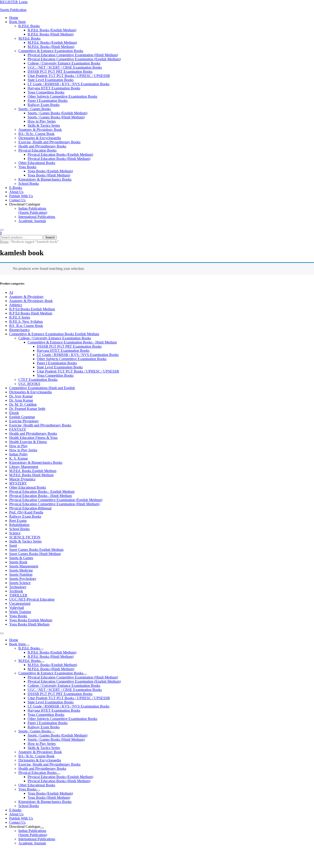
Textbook (16, 591)
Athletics (15, 305)
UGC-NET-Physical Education (31, 599)
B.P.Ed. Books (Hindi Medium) (51, 34)
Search (50, 237)
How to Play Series (42, 121)
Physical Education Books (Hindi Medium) (59, 159)
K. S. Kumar (18, 458)
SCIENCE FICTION (24, 537)
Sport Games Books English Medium (36, 550)
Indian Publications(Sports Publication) (32, 210)
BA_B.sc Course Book (26, 326)
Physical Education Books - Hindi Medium (40, 496)
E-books (15, 188)
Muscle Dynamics (22, 479)
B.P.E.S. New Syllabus (26, 321)
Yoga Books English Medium (30, 620)
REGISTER (9, 2)
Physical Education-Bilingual (30, 508)
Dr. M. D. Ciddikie (23, 404)
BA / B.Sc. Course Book (36, 134)
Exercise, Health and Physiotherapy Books (49, 142)
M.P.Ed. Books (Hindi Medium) (51, 47)
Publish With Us (21, 196)
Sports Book (18, 562)
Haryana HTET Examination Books (54, 88)
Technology (17, 587)
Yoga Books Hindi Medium (29, 624)
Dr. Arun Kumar (21, 400)
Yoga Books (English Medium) (50, 171)
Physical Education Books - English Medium (41, 492)
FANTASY (17, 429)
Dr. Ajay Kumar (21, 396)
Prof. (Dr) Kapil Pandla (26, 512)
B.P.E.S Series (19, 317)
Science (14, 533)
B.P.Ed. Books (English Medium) (52, 30)
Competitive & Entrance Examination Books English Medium (54, 334)
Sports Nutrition (20, 574)
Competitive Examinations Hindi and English (42, 388)
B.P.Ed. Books (29, 26)
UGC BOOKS (29, 384)
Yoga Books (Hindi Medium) (49, 175)
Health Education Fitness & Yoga (33, 438)
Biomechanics (19, 330)
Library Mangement (23, 467)
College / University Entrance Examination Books (64, 63)
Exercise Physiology (24, 421)
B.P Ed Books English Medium (32, 309)
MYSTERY (18, 483)
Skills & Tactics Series (44, 125)
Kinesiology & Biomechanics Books (44, 179)
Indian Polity (18, 454)
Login (23, 2)
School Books (28, 183)
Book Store (17, 22)
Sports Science (20, 583)
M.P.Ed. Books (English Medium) (52, 42)
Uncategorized (19, 603)
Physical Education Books (37, 150)
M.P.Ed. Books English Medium (32, 471)
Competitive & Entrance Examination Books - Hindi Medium (72, 342)
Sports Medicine (21, 570)
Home (13, 18)
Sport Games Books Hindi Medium (35, 554)
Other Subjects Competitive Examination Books (62, 96)
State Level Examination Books (51, 80)
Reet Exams (18, 521)
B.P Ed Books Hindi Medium (30, 313)
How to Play (18, 446)
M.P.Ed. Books (29, 38)
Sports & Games (21, 558)
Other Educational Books (36, 163)
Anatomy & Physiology (26, 297)
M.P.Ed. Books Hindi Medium (31, 475)
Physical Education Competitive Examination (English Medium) (74, 59)
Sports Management (23, 566)
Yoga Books (27, 167)
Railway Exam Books (44, 105)
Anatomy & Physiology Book (40, 130)
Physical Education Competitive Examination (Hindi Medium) (73, 55)
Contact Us (17, 200)
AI (11, 292)
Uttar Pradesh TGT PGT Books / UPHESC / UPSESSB (69, 76)
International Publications (36, 217)
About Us (16, 192)
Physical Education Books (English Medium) (60, 154)
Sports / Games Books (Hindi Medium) (56, 117)
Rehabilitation (19, 525)
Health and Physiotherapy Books (42, 146)
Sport (13, 545)
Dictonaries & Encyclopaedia (39, 138)
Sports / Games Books (34, 109)
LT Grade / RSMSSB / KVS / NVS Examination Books (68, 84)
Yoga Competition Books (46, 92)
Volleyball (16, 608)
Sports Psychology (22, 579)
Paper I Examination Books (48, 101)
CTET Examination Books (37, 380)
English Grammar (22, 417)
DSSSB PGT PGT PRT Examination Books (60, 71)
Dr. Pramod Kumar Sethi (27, 409)
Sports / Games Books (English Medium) (57, 113)
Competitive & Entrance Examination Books (50, 51)
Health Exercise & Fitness (28, 442)
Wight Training (20, 612)
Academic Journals (32, 221)
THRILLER (18, 595)
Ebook (14, 413)
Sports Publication (13, 10)
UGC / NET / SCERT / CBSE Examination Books (65, 67)
